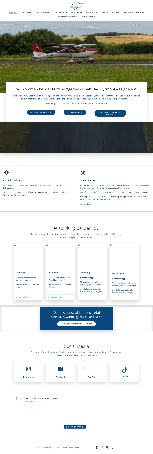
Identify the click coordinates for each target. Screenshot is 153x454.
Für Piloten (91, 13)
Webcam (105, 13)
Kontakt (115, 13)
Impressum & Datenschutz (133, 13)
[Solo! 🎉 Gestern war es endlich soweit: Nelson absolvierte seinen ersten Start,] (59, 414)
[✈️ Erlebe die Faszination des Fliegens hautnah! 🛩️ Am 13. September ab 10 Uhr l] (24, 414)
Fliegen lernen (42, 13)
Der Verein (25, 13)
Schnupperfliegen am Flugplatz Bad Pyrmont (76, 17)
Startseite (13, 13)
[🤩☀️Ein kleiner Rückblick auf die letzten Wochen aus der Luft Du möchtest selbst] (41, 414)
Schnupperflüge (60, 13)
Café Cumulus (76, 13)
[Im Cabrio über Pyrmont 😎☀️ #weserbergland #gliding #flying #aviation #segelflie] (111, 414)
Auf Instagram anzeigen (76, 427)
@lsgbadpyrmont (30, 401)
